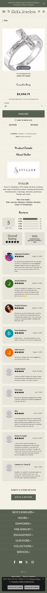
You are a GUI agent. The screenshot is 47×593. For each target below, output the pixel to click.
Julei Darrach (19, 349)
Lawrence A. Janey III (22, 464)
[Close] (44, 3)
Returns (34, 125)
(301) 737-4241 (23, 76)
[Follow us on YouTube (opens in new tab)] (20, 562)
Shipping (13, 125)
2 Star (20, 226)
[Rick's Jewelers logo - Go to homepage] (23, 11)
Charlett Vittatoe (21, 305)
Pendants (29, 202)
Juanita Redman (21, 280)
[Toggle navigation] (4, 11)
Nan (16, 411)
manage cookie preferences (22, 582)
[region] (23, 49)
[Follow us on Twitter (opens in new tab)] (26, 562)
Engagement (27, 204)
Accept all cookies (32, 587)
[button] (9, 11)
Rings (6, 20)
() (40, 219)
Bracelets (37, 202)
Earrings (14, 202)
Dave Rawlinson (21, 330)
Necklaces (21, 202)
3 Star (20, 224)
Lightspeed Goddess (22, 254)
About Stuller (23, 154)
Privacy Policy (34, 579)
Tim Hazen (19, 390)
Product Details (23, 148)
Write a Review (23, 497)
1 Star (20, 228)
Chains (17, 204)
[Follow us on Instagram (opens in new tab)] (32, 562)
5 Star (20, 219)
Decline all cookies (15, 587)
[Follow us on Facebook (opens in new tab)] (14, 562)
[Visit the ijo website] (23, 572)
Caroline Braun (20, 369)
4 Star (20, 221)
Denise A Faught (21, 436)
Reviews (23, 212)
